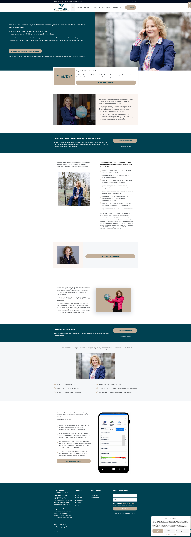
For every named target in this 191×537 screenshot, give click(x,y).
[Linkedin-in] (135, 2)
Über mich (79, 7)
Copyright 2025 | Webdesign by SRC (125, 513)
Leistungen (86, 7)
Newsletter (115, 7)
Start (73, 7)
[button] (188, 518)
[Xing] (133, 2)
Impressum (174, 534)
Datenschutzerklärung (127, 503)
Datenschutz (168, 534)
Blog (121, 7)
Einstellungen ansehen (182, 531)
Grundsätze (97, 7)
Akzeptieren (158, 531)
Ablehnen (169, 531)
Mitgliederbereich (106, 7)
